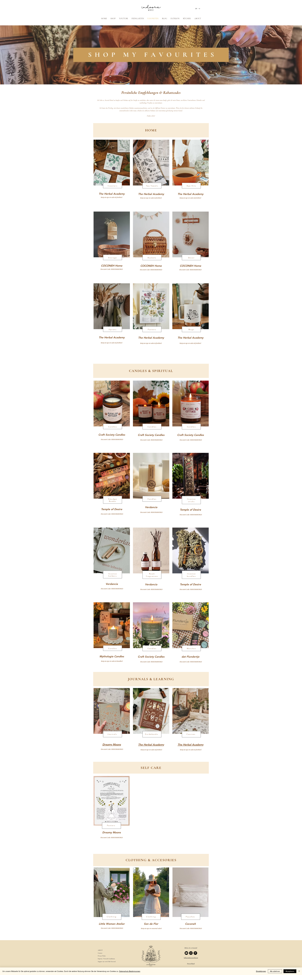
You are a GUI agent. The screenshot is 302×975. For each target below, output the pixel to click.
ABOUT (100, 950)
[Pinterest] (195, 953)
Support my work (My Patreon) (107, 961)
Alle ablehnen (275, 971)
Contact (100, 953)
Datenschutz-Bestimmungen (129, 971)
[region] (111, 174)
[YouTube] (186, 953)
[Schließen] (299, 971)
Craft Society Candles (111, 434)
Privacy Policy (102, 956)
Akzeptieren (289, 971)
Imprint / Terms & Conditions (106, 959)
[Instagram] (191, 953)
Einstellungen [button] (261, 971)
